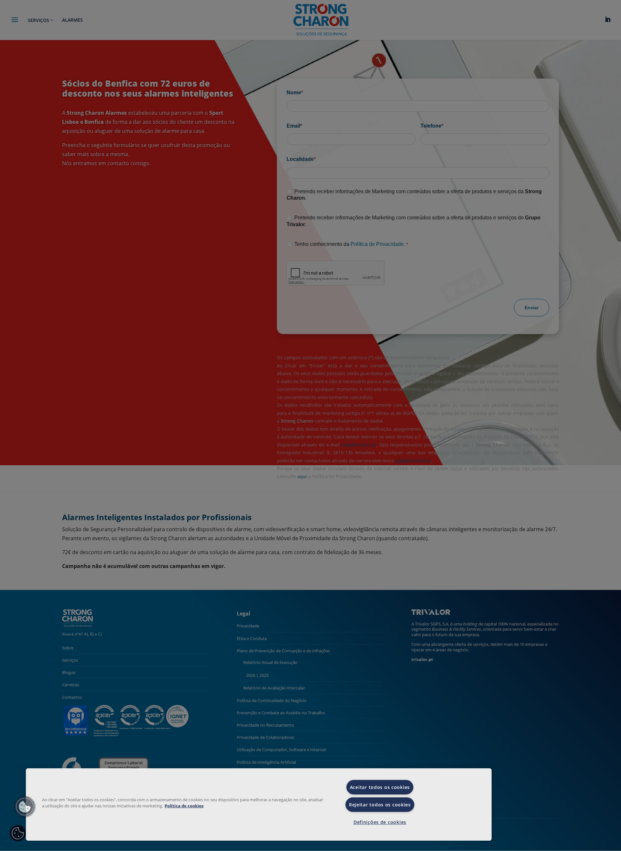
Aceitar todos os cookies (380, 787)
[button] (25, 806)
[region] (259, 804)
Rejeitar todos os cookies (380, 805)
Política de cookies (184, 806)
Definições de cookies (380, 822)
